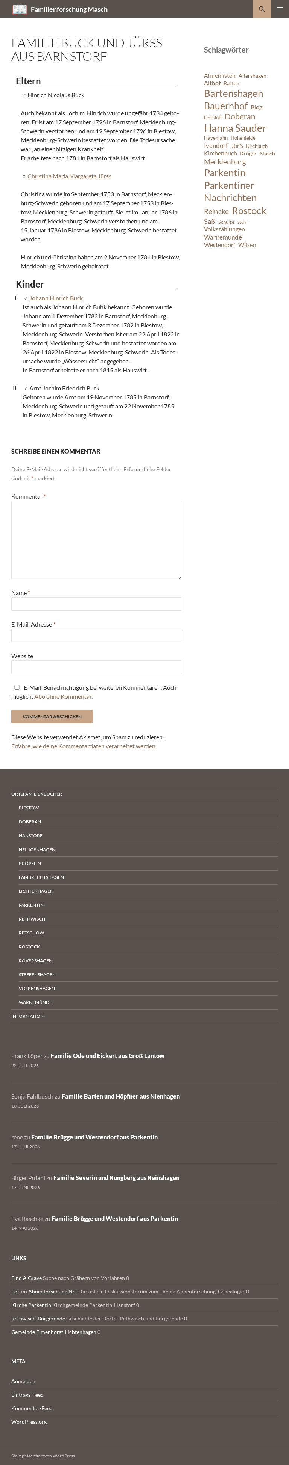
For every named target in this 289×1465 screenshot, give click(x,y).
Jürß (237, 145)
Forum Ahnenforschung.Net (44, 1291)
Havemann (216, 138)
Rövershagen (35, 960)
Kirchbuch (257, 146)
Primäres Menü (280, 9)
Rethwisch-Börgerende (38, 1318)
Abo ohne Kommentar (62, 696)
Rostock (249, 210)
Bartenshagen (233, 93)
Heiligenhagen (37, 849)
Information (27, 1016)
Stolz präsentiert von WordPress (43, 1456)
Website (22, 655)
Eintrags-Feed (27, 1394)
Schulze (226, 222)
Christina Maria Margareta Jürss (69, 175)
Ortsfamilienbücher (36, 794)
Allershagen (252, 75)
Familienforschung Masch (69, 9)
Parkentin (224, 172)
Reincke (216, 211)
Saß (209, 221)
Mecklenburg (225, 161)
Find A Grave (26, 1278)
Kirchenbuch (220, 153)
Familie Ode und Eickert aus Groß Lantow (107, 1055)
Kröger (248, 153)
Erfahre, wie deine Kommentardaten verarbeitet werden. (84, 745)
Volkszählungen (224, 229)
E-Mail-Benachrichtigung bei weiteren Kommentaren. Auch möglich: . (93, 692)
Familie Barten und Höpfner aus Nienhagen (121, 1096)
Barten (231, 83)
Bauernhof (226, 105)
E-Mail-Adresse (33, 624)
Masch (267, 153)
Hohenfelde (243, 138)
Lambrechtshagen (41, 877)
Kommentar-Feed (32, 1408)
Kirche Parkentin (31, 1305)
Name (20, 592)
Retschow (31, 933)
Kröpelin (30, 863)
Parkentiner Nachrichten (230, 191)
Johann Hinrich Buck (56, 297)
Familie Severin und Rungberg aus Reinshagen (116, 1177)
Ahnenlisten (220, 75)
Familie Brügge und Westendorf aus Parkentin (94, 1137)
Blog (256, 107)
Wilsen (247, 244)
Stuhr (242, 222)
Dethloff (213, 118)
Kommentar (28, 496)
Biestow (29, 808)
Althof (212, 83)
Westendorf (219, 244)
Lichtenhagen (36, 891)
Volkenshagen (37, 988)
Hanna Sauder (235, 128)
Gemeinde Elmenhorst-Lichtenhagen (53, 1332)
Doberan (240, 116)
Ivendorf (216, 145)
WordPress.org (29, 1421)
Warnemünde (223, 237)
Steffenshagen (37, 974)
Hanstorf (31, 835)
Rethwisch (32, 919)
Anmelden (23, 1381)
